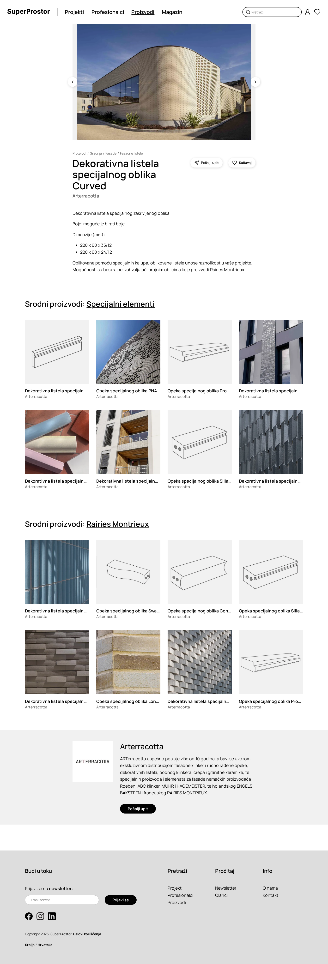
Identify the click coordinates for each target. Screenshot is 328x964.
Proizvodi (142, 11)
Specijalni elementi (120, 304)
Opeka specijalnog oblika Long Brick (133, 701)
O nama (270, 888)
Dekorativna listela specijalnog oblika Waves (142, 481)
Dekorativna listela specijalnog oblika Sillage (71, 391)
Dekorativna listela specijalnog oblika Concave (73, 481)
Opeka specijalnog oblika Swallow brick (136, 611)
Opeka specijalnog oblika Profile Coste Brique (214, 391)
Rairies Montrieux (117, 524)
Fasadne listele (131, 153)
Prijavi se (120, 900)
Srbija (30, 944)
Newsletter (225, 888)
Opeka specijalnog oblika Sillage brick (206, 481)
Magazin (172, 11)
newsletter (60, 888)
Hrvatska (45, 944)
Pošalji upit (138, 808)
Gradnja (96, 153)
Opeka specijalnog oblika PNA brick (132, 391)
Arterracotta (86, 196)
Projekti (74, 11)
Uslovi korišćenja (87, 934)
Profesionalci (107, 11)
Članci (221, 895)
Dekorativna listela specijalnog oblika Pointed (215, 701)
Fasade (110, 153)
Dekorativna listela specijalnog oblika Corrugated (76, 611)
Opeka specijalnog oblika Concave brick (208, 611)
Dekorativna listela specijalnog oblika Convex (72, 701)
